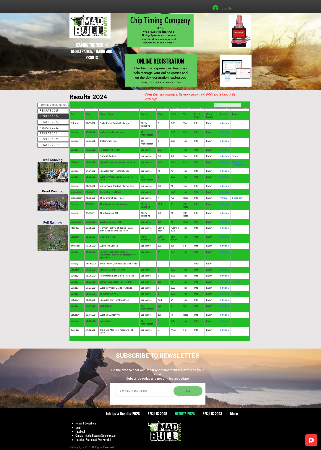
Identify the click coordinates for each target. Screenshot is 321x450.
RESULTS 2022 (49, 128)
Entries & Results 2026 (54, 105)
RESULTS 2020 (49, 139)
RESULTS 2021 (49, 134)
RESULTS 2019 (49, 145)
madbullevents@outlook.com (100, 436)
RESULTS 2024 (49, 116)
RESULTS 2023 (49, 122)
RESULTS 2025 (49, 111)
